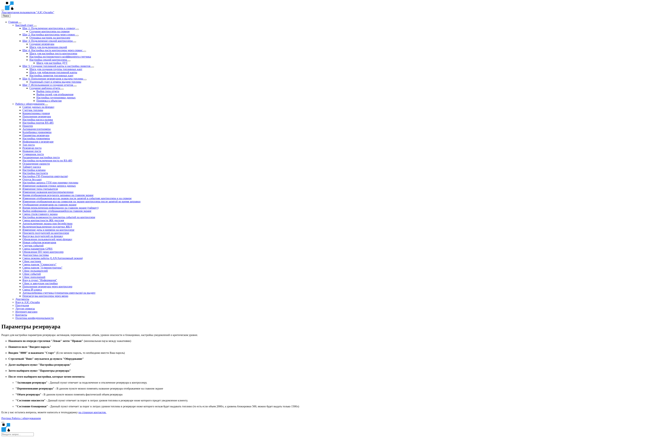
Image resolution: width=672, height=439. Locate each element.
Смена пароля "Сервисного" (39, 264)
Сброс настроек (31, 261)
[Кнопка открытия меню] (2, 10)
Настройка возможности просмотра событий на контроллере (58, 217)
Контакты (21, 314)
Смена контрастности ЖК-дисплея (43, 220)
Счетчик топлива (32, 110)
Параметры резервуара (35, 135)
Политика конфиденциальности (34, 318)
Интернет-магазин (26, 311)
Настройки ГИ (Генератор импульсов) (45, 176)
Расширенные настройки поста (41, 157)
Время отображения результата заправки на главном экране (57, 195)
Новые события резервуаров (39, 242)
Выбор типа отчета (47, 91)
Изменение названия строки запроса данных (49, 185)
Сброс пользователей (35, 270)
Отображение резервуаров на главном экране (49, 204)
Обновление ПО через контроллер (43, 251)
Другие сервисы (25, 308)
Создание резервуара (41, 44)
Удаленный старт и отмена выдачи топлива (55, 81)
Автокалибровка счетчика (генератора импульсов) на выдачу (59, 292)
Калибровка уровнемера (36, 132)
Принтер (27, 125)
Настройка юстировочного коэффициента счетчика (60, 56)
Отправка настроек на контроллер (49, 37)
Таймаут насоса (31, 166)
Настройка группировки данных (56, 97)
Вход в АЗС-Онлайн (27, 302)
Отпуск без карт (32, 179)
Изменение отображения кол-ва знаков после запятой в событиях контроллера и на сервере (77, 198)
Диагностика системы (35, 255)
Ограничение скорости (36, 163)
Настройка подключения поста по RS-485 (47, 160)
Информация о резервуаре (38, 141)
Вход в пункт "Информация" (39, 280)
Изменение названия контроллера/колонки (48, 192)
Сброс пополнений (33, 277)
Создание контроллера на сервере (49, 31)
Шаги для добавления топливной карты (53, 72)
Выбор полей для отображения (54, 94)
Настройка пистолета (35, 173)
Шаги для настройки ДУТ (52, 62)
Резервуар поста (31, 147)
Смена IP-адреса (32, 289)
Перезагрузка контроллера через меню (45, 295)
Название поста (31, 151)
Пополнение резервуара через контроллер (47, 286)
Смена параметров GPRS (37, 248)
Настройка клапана (34, 169)
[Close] (2, 422)
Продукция (22, 305)
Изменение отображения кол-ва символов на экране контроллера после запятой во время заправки (81, 201)
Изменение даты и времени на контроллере (48, 229)
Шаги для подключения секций (48, 47)
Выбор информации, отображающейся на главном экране (56, 210)
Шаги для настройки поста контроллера (53, 53)
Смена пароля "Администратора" (42, 267)
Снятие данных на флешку (38, 107)
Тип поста (28, 144)
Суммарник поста (33, 154)
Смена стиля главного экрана (40, 214)
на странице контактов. (92, 412)
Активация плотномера (36, 129)
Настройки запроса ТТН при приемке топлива (50, 182)
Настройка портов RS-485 (38, 122)
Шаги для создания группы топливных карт (55, 69)
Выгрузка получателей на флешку (42, 236)
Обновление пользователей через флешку (47, 239)
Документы (22, 299)
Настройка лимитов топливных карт (51, 75)
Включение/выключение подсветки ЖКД (47, 226)
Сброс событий (31, 273)
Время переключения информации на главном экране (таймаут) (60, 207)
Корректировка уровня (36, 113)
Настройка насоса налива (37, 119)
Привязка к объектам (49, 100)
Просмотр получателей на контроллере (45, 232)
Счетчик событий (33, 245)
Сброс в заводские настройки (40, 283)
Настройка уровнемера (36, 138)
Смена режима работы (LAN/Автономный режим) (52, 258)
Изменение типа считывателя (40, 188)
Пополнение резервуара (36, 116)
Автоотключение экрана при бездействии (47, 223)
